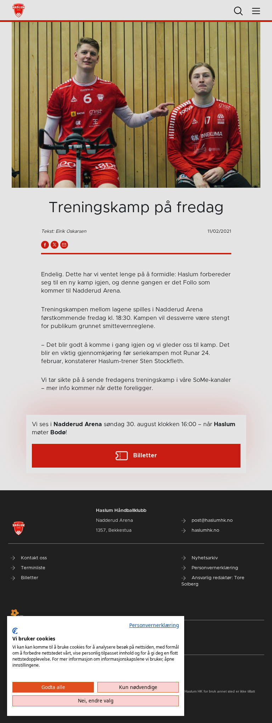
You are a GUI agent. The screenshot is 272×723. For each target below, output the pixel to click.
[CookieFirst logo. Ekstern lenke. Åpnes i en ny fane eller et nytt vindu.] (15, 631)
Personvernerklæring (154, 625)
